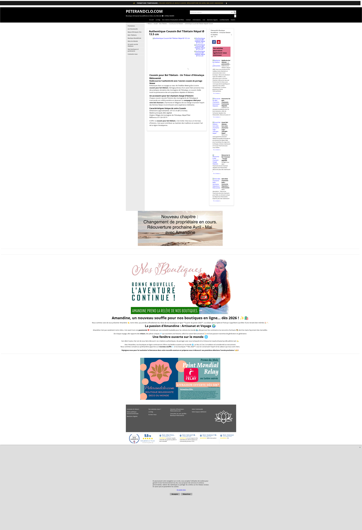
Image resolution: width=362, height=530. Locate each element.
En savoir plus (181, 490)
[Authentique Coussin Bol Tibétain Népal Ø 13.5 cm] (171, 54)
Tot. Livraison (216, 93)
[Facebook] (214, 42)
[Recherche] (234, 12)
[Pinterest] (218, 42)
